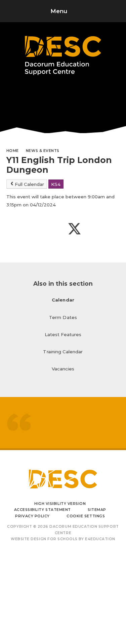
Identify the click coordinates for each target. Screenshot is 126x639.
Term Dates (63, 317)
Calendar (63, 300)
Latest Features (63, 334)
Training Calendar (63, 351)
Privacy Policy (32, 516)
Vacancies (63, 368)
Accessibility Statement (42, 510)
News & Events (42, 151)
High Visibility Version (60, 504)
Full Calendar (29, 184)
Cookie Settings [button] (86, 516)
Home (12, 151)
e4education (100, 539)
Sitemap (97, 510)
